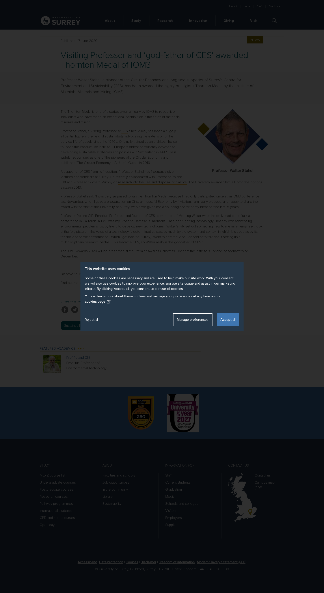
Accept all (228, 319)
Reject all (92, 319)
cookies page (95, 301)
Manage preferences (193, 319)
